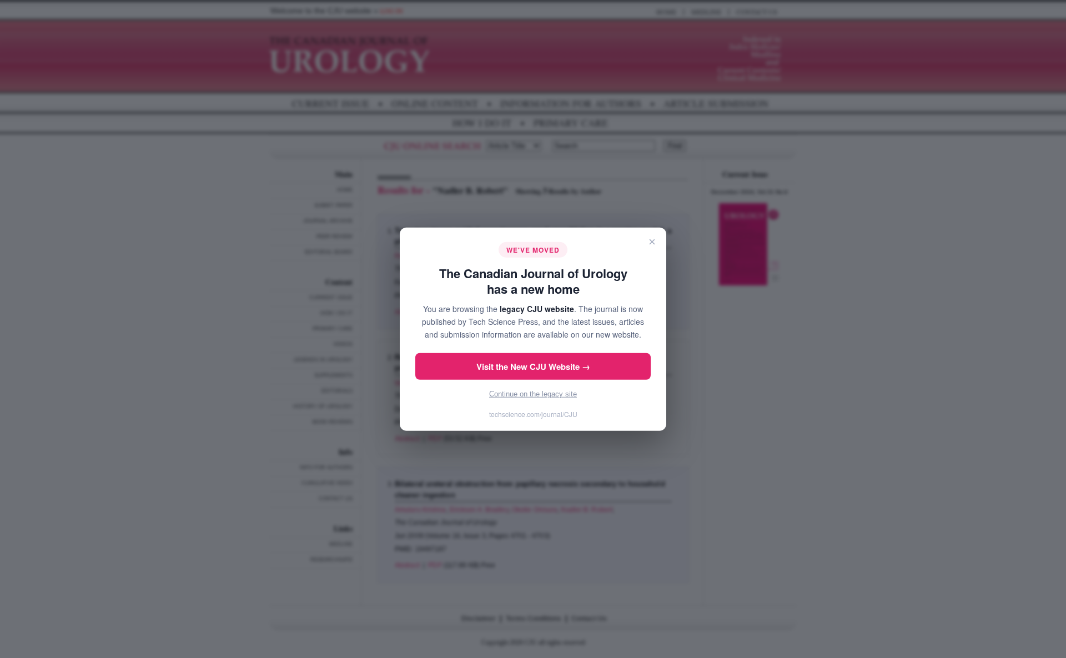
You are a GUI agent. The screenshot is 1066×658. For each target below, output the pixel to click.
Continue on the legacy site (533, 394)
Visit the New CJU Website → (533, 366)
